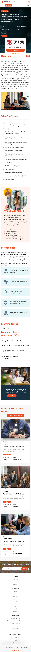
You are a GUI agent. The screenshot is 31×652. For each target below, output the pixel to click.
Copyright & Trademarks (15, 642)
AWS (15, 591)
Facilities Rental (16, 623)
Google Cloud (15, 599)
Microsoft (15, 601)
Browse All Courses (15, 415)
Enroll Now (15, 50)
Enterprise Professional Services (15, 621)
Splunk (15, 606)
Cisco (15, 594)
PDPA (15, 640)
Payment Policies (15, 638)
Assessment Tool (15, 618)
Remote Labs (15, 628)
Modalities (15, 626)
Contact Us (15, 584)
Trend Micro (16, 609)
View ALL (15, 611)
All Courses (8, 5)
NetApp (15, 604)
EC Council (15, 596)
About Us (15, 579)
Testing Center (15, 631)
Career (15, 582)
